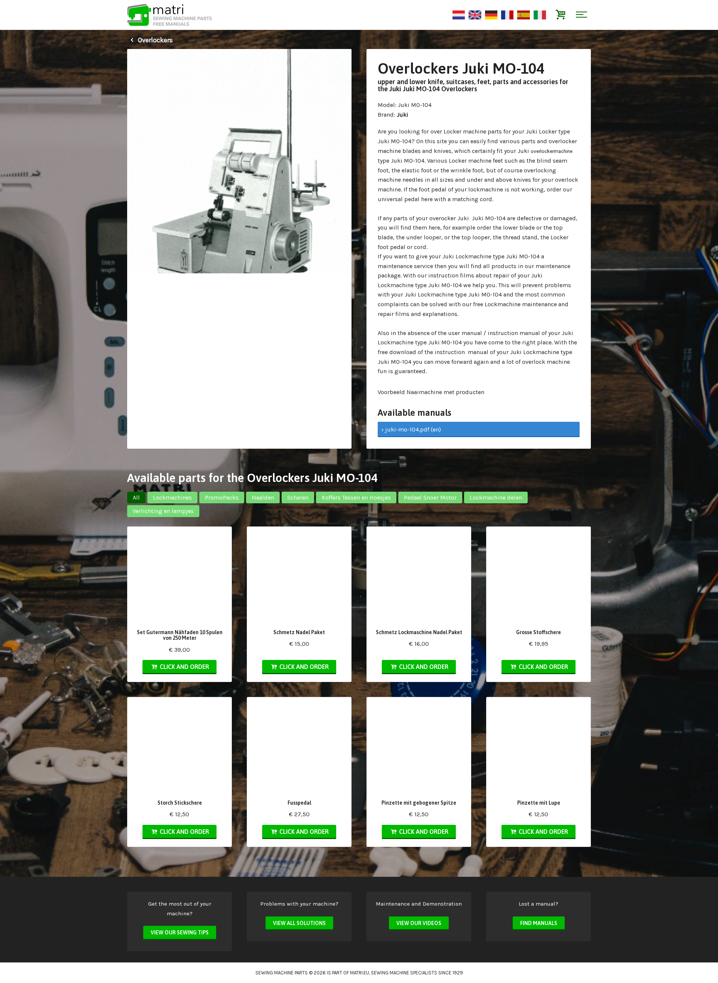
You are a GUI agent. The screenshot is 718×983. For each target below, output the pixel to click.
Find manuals (538, 923)
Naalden (263, 497)
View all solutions (299, 923)
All (136, 497)
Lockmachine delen (496, 497)
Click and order (183, 666)
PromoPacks (222, 497)
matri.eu (359, 973)
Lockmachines (172, 497)
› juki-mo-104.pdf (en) (411, 429)
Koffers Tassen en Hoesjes (356, 497)
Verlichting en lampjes (163, 510)
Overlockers (154, 40)
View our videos (418, 923)
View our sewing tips (180, 933)
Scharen (298, 497)
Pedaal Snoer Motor (430, 497)
